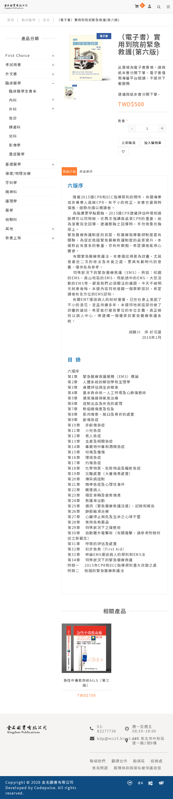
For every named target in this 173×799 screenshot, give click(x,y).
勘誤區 (139, 760)
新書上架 (13, 237)
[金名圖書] (140, 782)
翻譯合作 (119, 760)
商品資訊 (86, 171)
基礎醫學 (13, 164)
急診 (46, 20)
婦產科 (15, 127)
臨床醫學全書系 (23, 91)
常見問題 (100, 767)
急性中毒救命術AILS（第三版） (86, 683)
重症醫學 (17, 154)
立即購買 (129, 142)
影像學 (15, 145)
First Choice (17, 55)
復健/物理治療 (18, 173)
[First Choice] (151, 782)
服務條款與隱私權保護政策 (137, 767)
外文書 (11, 73)
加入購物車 (153, 142)
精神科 (11, 191)
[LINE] (130, 782)
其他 (9, 228)
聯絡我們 (98, 760)
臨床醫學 (29, 20)
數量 (123, 120)
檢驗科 (11, 219)
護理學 (11, 201)
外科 (13, 109)
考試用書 (13, 64)
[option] (86, 57)
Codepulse (44, 787)
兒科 (13, 136)
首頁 (10, 20)
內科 (13, 100)
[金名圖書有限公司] (15, 6)
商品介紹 (69, 171)
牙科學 (11, 182)
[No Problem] (161, 782)
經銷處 (157, 760)
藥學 (9, 210)
